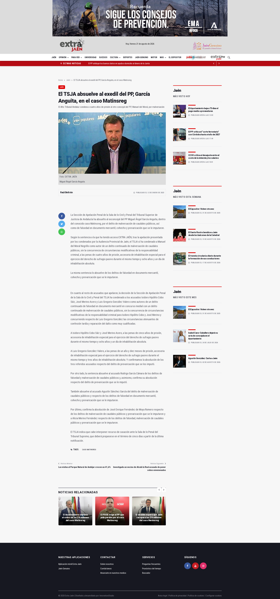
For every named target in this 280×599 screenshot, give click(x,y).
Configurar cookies (213, 595)
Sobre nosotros (107, 564)
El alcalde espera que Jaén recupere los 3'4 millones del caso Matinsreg (149, 517)
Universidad (90, 57)
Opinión (62, 57)
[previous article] (219, 63)
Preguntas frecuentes (151, 564)
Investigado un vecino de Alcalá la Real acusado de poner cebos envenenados (139, 468)
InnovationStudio (107, 595)
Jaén (53, 57)
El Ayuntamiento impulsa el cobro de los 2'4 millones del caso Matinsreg (75, 517)
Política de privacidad (177, 595)
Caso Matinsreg (89, 450)
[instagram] (203, 565)
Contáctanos (106, 568)
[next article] (213, 63)
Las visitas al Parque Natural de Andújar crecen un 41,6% (84, 467)
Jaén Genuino (141, 57)
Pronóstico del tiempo (151, 568)
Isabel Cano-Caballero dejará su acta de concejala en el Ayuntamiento (203, 336)
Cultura (114, 57)
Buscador (146, 573)
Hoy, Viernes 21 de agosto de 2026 (140, 44)
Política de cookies (196, 595)
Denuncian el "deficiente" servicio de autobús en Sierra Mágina (114, 63)
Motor (154, 57)
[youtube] (195, 565)
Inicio (60, 80)
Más (162, 57)
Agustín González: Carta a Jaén (202, 358)
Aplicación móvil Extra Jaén (70, 564)
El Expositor (175, 57)
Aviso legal (162, 595)
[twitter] (61, 224)
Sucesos (103, 57)
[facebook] (61, 216)
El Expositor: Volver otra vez (201, 209)
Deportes (127, 57)
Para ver (75, 57)
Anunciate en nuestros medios (113, 573)
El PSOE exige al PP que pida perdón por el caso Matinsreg (112, 517)
